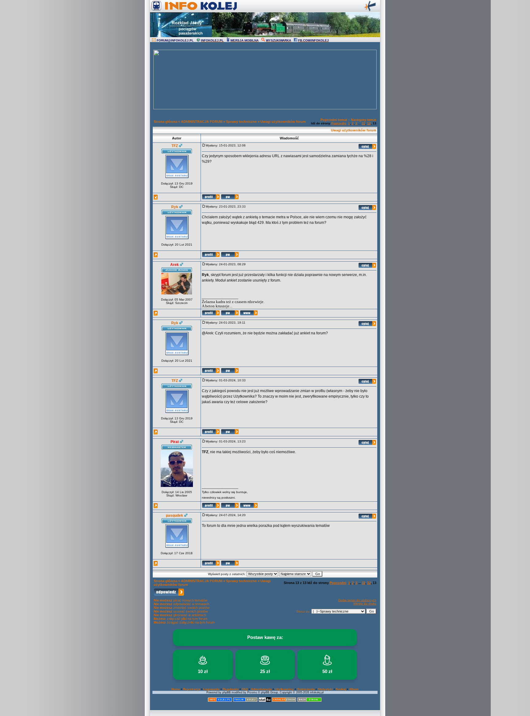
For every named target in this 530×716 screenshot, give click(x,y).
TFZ (174, 146)
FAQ (245, 689)
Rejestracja (191, 689)
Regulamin (231, 689)
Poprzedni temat (334, 120)
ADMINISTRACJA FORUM (201, 121)
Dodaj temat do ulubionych (357, 600)
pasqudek (174, 515)
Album (354, 689)
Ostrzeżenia (306, 689)
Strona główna (165, 121)
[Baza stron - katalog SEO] (309, 700)
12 (369, 123)
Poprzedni (338, 123)
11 (363, 123)
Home (175, 689)
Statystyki (325, 689)
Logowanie (211, 689)
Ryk (174, 207)
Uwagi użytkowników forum (283, 121)
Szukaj (341, 689)
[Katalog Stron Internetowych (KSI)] (284, 700)
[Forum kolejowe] (220, 700)
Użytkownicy (284, 689)
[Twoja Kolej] (245, 700)
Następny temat (363, 120)
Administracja (261, 689)
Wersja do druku (364, 603)
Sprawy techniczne (241, 121)
